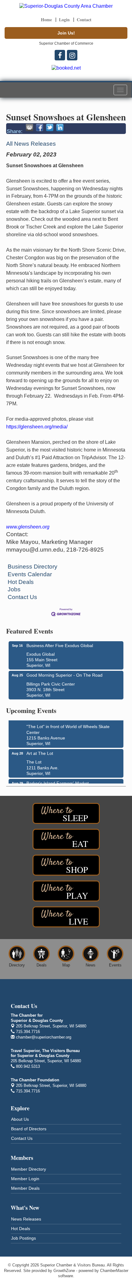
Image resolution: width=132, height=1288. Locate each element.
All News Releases (31, 143)
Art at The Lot (39, 751)
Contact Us (22, 597)
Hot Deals (21, 582)
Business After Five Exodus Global (59, 645)
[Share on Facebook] (39, 127)
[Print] (29, 127)
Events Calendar (30, 574)
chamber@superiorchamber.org (43, 1037)
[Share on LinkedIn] (60, 127)
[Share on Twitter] (49, 127)
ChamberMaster (114, 1270)
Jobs (14, 589)
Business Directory (32, 566)
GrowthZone (64, 1270)
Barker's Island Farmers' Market (57, 781)
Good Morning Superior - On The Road (64, 675)
